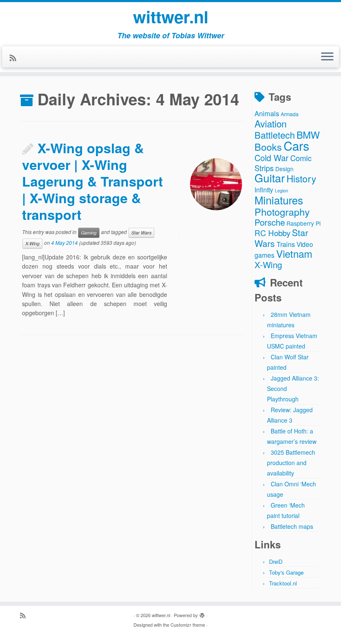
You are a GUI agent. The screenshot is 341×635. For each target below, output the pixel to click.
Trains (286, 244)
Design (284, 168)
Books (268, 146)
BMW (308, 134)
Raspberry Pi (304, 223)
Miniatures (279, 199)
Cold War (272, 158)
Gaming (88, 232)
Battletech (275, 134)
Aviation (271, 123)
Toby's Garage (286, 572)
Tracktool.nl (283, 583)
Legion (281, 190)
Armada (290, 113)
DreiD (275, 561)
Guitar (270, 177)
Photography (282, 211)
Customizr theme (187, 624)
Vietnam (294, 253)
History (301, 178)
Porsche (270, 222)
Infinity (264, 189)
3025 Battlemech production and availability (291, 462)
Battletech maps (292, 526)
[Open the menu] (327, 57)
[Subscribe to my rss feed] (16, 57)
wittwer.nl (170, 17)
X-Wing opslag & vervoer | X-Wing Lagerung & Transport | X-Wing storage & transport (92, 181)
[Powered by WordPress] (202, 613)
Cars (296, 145)
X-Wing (32, 243)
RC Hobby (272, 232)
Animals (267, 113)
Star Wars (141, 232)
